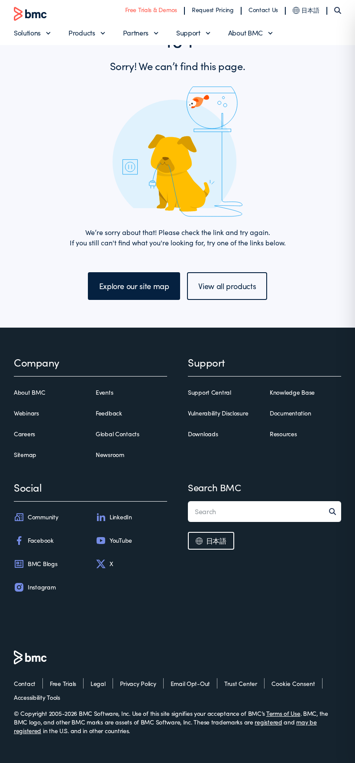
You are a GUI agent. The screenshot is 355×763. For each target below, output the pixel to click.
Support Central (209, 392)
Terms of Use (283, 713)
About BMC (245, 32)
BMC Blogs (42, 564)
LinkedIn (121, 517)
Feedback (109, 413)
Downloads (203, 434)
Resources (283, 434)
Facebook (41, 540)
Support (188, 32)
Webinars (26, 413)
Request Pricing (213, 10)
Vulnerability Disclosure (218, 413)
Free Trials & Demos (151, 10)
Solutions (27, 32)
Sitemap (25, 455)
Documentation (290, 413)
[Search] (337, 10)
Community (43, 517)
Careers (24, 434)
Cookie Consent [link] (293, 683)
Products (81, 32)
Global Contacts (117, 434)
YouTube (121, 540)
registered (268, 722)
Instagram (41, 587)
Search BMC (214, 487)
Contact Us (263, 10)
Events (104, 392)
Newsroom (110, 455)
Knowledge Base (292, 392)
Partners (135, 32)
